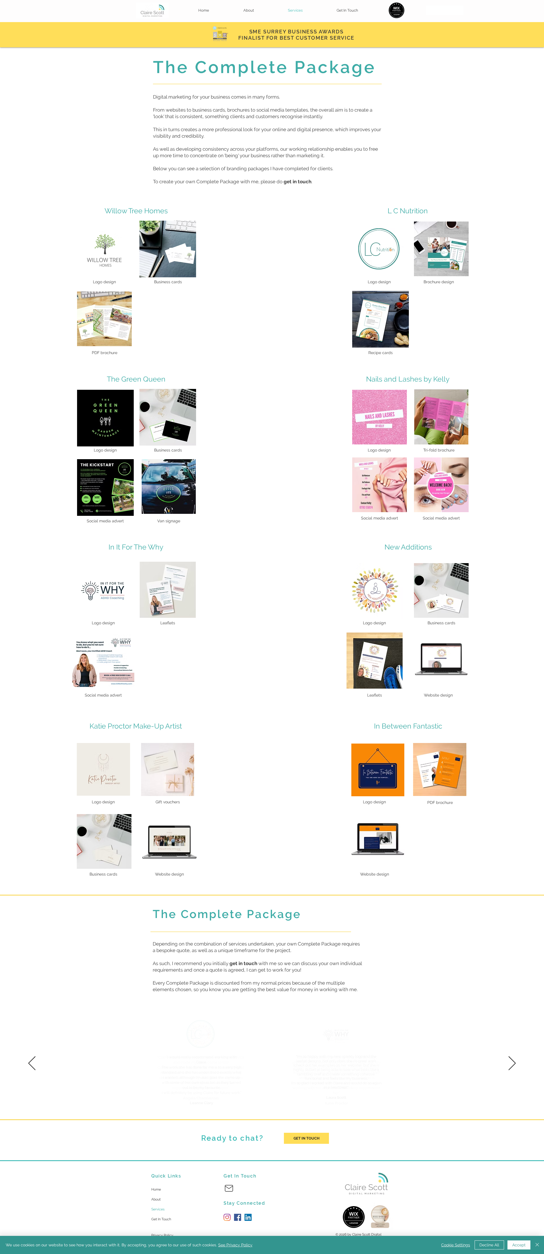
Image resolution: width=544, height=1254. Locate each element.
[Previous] (31, 1063)
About (156, 1199)
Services (158, 1209)
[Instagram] (227, 1217)
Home (156, 1189)
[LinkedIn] (248, 1217)
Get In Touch (161, 1219)
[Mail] (229, 1188)
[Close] (537, 1244)
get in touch (243, 963)
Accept (519, 1245)
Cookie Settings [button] (455, 1245)
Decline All (489, 1245)
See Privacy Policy (235, 1245)
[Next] (512, 1063)
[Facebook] (237, 1217)
